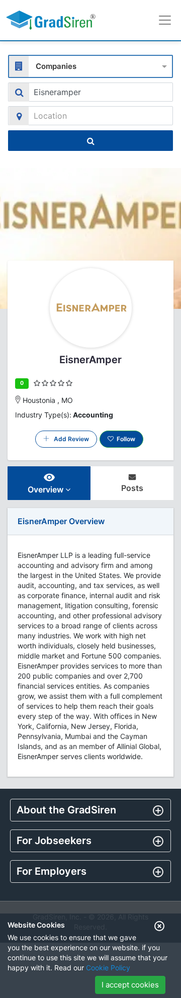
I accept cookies (130, 984)
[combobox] (90, 65)
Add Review (69, 439)
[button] (90, 809)
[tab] (90, 810)
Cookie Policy (108, 967)
